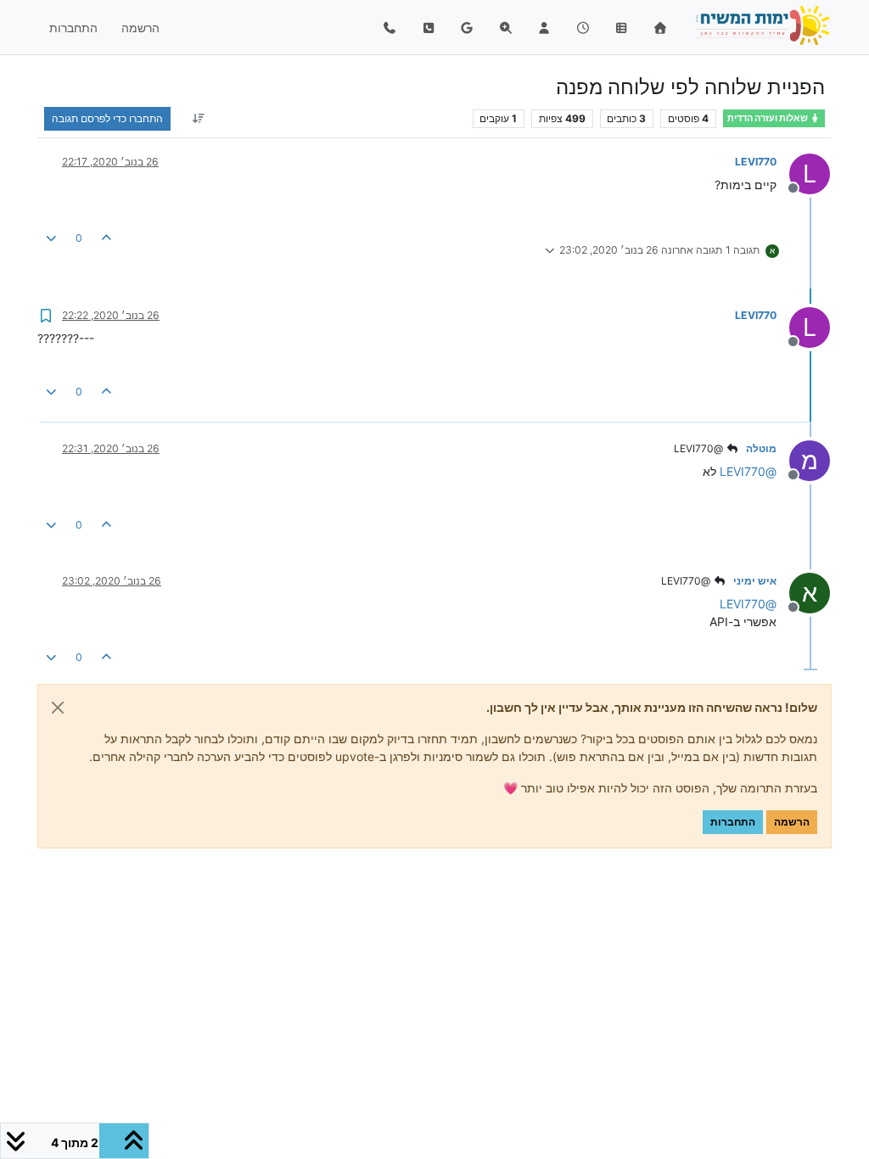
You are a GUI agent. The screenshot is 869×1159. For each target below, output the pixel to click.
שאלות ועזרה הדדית (768, 118)
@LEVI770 (700, 448)
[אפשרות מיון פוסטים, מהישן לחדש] (198, 119)
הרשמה (792, 821)
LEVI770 (755, 161)
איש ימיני (754, 580)
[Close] (57, 708)
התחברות (732, 821)
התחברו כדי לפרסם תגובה (107, 118)
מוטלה (761, 448)
